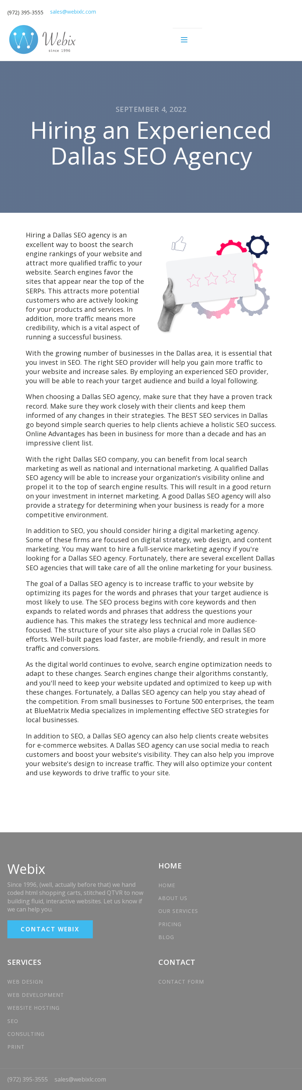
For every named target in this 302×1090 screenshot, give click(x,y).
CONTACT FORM (181, 981)
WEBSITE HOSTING (33, 1007)
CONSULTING (26, 1034)
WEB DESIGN (26, 981)
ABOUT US (172, 898)
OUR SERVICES (178, 911)
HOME (166, 885)
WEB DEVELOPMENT (35, 995)
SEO (12, 1021)
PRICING (170, 924)
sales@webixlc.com (80, 1079)
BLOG (166, 937)
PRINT (16, 1047)
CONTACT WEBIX (50, 929)
